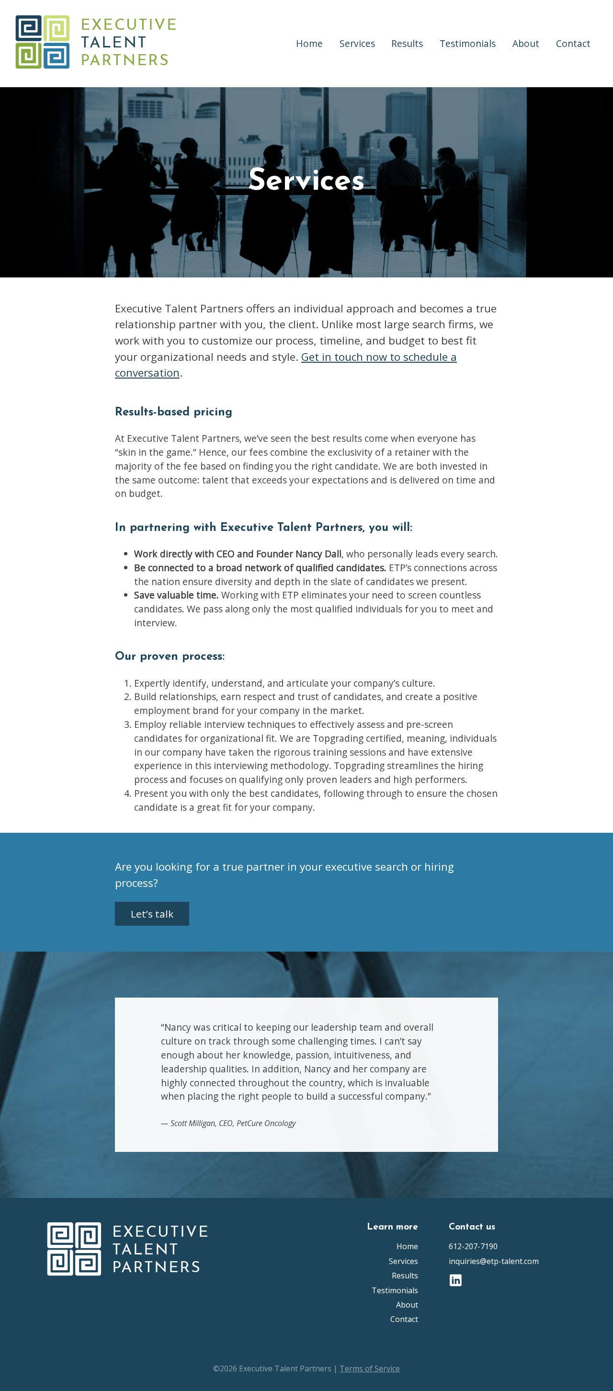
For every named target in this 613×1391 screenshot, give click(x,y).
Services (357, 43)
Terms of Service (370, 1368)
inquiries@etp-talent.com (494, 1261)
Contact (573, 43)
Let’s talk (152, 913)
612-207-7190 (473, 1246)
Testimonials (468, 43)
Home (309, 43)
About (525, 43)
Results (407, 43)
